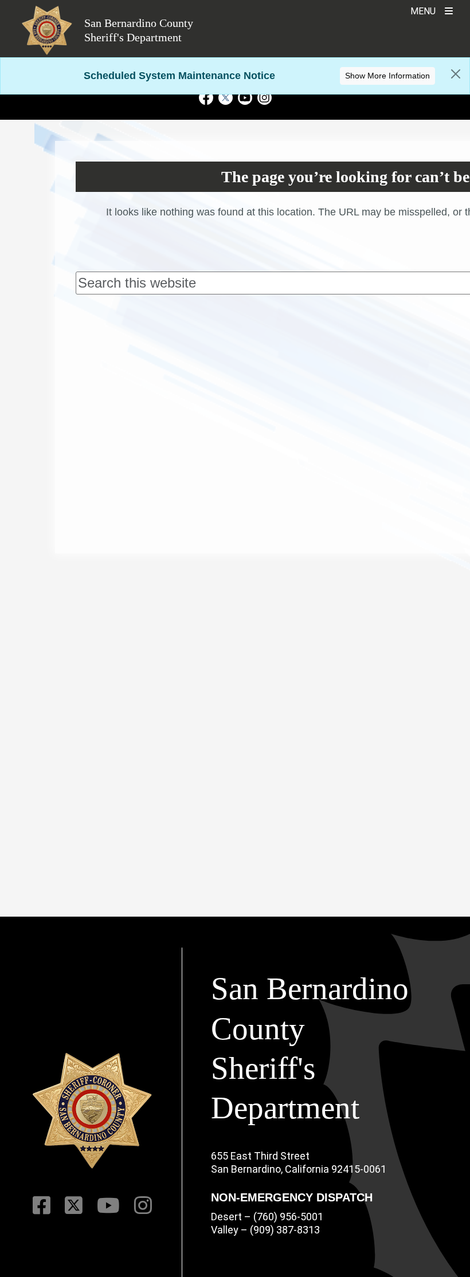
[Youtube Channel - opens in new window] (244, 97)
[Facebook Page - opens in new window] (207, 97)
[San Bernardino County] (92, 1110)
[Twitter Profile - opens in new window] (225, 97)
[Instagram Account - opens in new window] (263, 97)
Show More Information (387, 75)
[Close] (455, 74)
